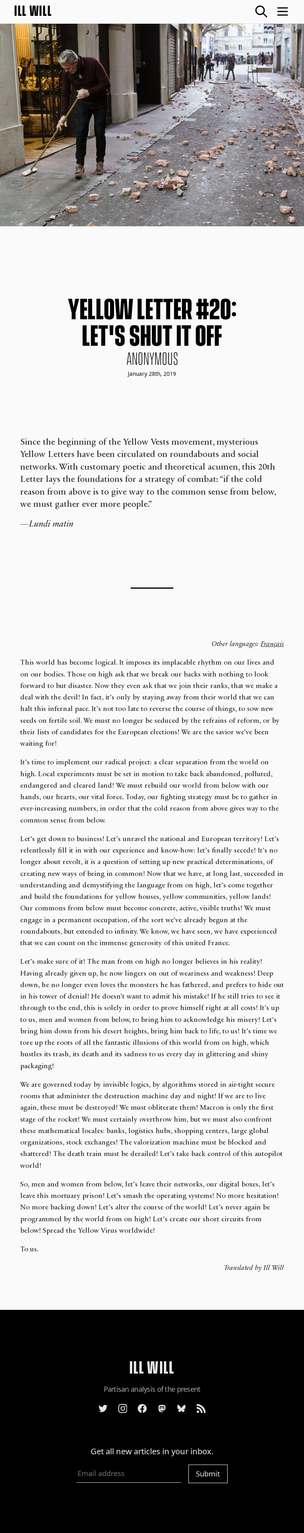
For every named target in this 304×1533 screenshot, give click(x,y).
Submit (208, 1473)
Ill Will (33, 11)
